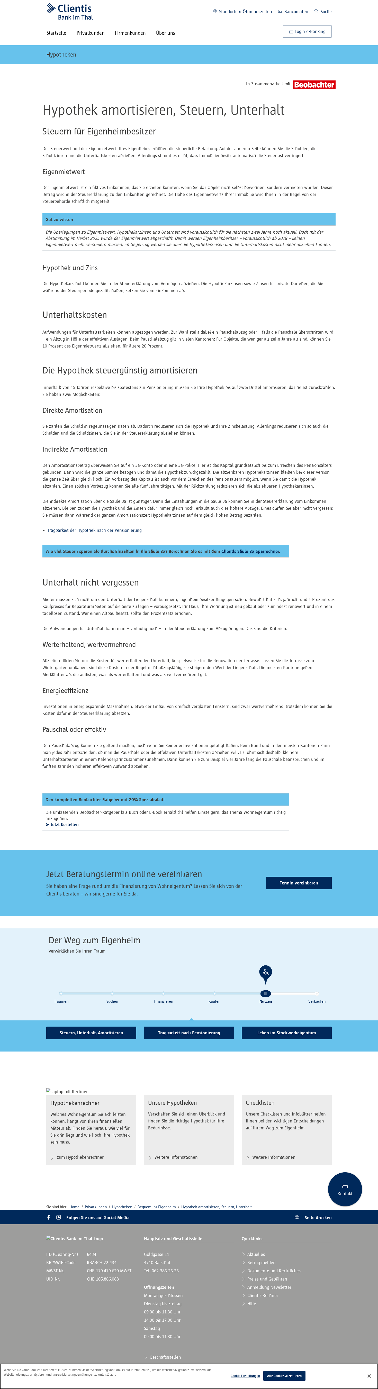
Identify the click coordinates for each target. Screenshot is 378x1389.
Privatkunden (96, 1207)
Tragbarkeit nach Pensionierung (189, 1032)
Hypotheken (61, 54)
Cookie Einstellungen (245, 1376)
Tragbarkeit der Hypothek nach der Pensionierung (95, 530)
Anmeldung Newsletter (268, 1287)
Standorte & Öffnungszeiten (245, 11)
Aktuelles (255, 1254)
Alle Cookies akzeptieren (284, 1376)
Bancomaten (295, 11)
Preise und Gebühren (266, 1279)
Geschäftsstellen (164, 1357)
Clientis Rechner (262, 1295)
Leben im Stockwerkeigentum (286, 1032)
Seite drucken (317, 1217)
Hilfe (251, 1303)
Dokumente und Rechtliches (273, 1270)
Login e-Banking (309, 31)
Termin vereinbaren (299, 882)
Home (74, 1207)
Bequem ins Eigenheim (157, 1207)
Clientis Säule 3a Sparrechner (250, 551)
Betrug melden (261, 1262)
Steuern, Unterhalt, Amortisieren (91, 1032)
